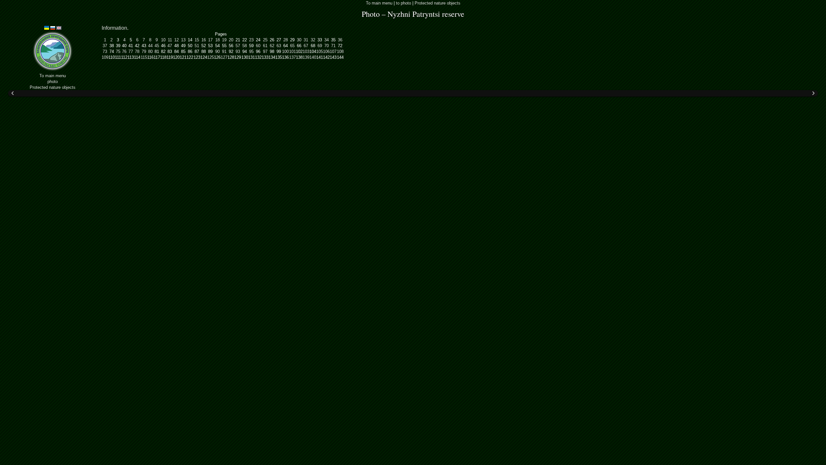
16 (203, 39)
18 (217, 39)
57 (238, 45)
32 (313, 39)
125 (210, 57)
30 (299, 39)
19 (224, 39)
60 (258, 45)
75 (118, 51)
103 (306, 51)
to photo (403, 3)
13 (183, 39)
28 (285, 39)
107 (333, 51)
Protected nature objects (437, 3)
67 (306, 45)
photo (52, 81)
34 (326, 39)
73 (105, 51)
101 (292, 51)
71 (333, 45)
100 (285, 51)
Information (114, 28)
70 (326, 45)
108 (340, 51)
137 (292, 57)
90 (217, 51)
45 (157, 45)
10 (163, 39)
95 (251, 51)
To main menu (379, 3)
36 (340, 39)
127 (224, 57)
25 (265, 39)
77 (130, 51)
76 (124, 51)
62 (272, 45)
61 (265, 45)
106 (326, 51)
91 (224, 51)
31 (306, 39)
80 (150, 51)
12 (176, 39)
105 (319, 51)
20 (231, 39)
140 (312, 57)
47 (169, 45)
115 (144, 57)
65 (292, 45)
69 (319, 45)
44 (150, 45)
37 (105, 45)
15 (197, 39)
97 (265, 51)
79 (144, 51)
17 (210, 39)
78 (137, 51)
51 (197, 45)
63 (279, 45)
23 (251, 39)
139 (306, 57)
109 (105, 57)
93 (238, 51)
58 (244, 45)
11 (170, 39)
